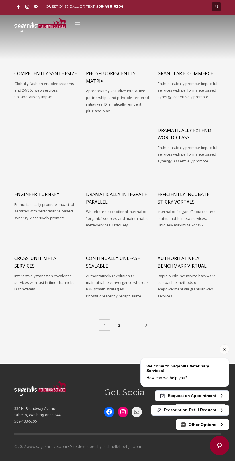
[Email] (36, 6)
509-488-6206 (109, 6)
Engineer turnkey (36, 194)
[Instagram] (27, 6)
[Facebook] (18, 6)
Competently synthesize (45, 73)
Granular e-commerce (185, 73)
